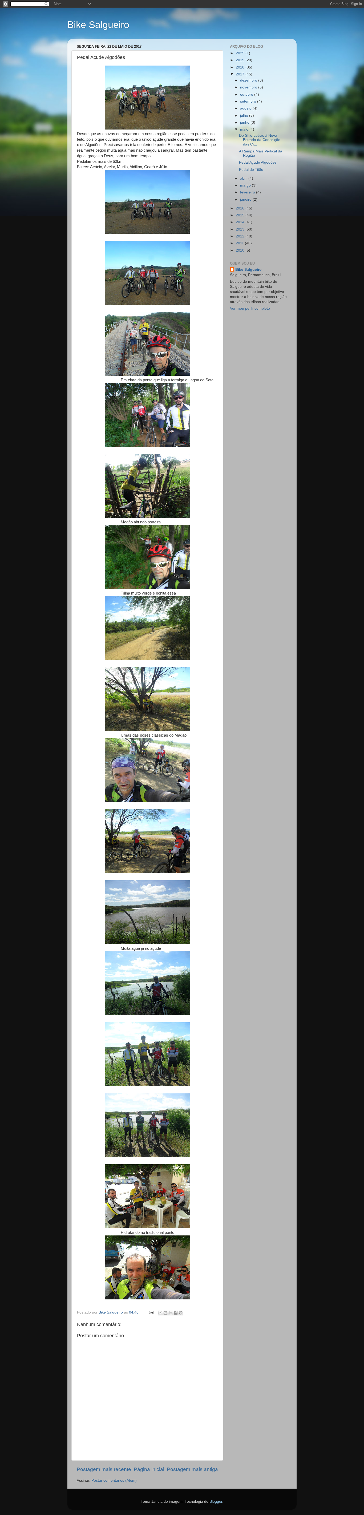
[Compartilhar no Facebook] (175, 1312)
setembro (248, 101)
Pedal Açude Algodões (258, 162)
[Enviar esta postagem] (151, 1312)
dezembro (249, 80)
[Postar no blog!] (165, 1312)
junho (245, 122)
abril (244, 178)
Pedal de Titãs (251, 170)
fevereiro (248, 192)
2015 (240, 215)
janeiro (246, 199)
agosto (246, 108)
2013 (240, 229)
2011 (240, 243)
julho (244, 116)
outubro (247, 94)
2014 (240, 222)
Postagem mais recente (104, 1469)
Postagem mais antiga (192, 1469)
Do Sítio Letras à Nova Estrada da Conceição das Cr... (259, 140)
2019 (240, 60)
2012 (240, 236)
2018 (240, 67)
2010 (240, 250)
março (246, 185)
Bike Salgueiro (98, 24)
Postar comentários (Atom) (114, 1480)
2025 (240, 53)
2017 (240, 74)
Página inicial (149, 1469)
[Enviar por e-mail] (160, 1312)
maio (244, 129)
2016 (240, 208)
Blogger (215, 1502)
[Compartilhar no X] (170, 1312)
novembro (249, 87)
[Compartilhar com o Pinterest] (180, 1312)
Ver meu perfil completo (250, 308)
